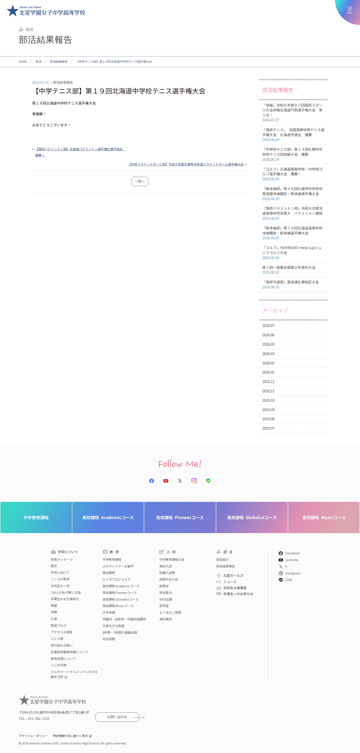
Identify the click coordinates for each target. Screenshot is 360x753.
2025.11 (268, 390)
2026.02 (268, 362)
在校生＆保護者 (235, 587)
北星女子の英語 (113, 625)
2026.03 (268, 353)
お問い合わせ (117, 717)
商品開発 (108, 572)
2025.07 (268, 428)
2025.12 (268, 381)
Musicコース (324, 517)
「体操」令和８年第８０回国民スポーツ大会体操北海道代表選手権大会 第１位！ (292, 112)
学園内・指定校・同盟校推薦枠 (124, 619)
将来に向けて (60, 572)
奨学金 (164, 605)
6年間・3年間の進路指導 (119, 632)
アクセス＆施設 (61, 632)
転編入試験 (167, 572)
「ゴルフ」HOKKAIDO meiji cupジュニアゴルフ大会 (291, 252)
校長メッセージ (62, 559)
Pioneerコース (180, 517)
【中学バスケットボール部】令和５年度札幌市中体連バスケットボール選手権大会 (186, 164)
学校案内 (165, 592)
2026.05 (268, 344)
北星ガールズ (233, 575)
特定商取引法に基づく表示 (70, 736)
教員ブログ (58, 625)
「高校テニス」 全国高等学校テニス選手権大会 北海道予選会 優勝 (293, 134)
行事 (54, 619)
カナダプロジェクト (116, 579)
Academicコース (108, 517)
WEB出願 (165, 599)
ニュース (229, 581)
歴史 (54, 566)
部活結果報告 (59, 61)
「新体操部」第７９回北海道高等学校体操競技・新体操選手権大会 (292, 233)
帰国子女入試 (168, 579)
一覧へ (140, 181)
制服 (54, 605)
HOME (23, 61)
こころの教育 (60, 579)
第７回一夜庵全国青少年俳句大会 (288, 270)
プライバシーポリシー (33, 736)
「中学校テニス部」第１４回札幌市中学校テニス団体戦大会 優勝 (292, 154)
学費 (54, 612)
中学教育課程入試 (171, 559)
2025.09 (268, 409)
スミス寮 (57, 638)
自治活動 (108, 639)
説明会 (164, 586)
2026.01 (268, 372)
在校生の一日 (60, 585)
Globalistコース (252, 517)
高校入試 (165, 566)
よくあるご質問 (170, 612)
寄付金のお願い (62, 645)
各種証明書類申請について (69, 652)
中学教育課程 (36, 517)
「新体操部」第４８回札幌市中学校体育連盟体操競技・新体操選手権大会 (292, 193)
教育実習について (63, 658)
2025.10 (268, 400)
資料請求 (165, 619)
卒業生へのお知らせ (238, 593)
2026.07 (268, 325)
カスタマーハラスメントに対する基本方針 (74, 674)
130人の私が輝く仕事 (66, 592)
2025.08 (268, 418)
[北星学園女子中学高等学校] (45, 10)
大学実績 (108, 612)
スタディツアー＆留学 (117, 566)
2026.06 (268, 334)
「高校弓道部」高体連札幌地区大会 (290, 284)
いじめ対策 (58, 665)
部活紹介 (222, 559)
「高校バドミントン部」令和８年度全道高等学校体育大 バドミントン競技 (292, 213)
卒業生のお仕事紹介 (65, 599)
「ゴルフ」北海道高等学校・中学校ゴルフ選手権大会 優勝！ (292, 174)
